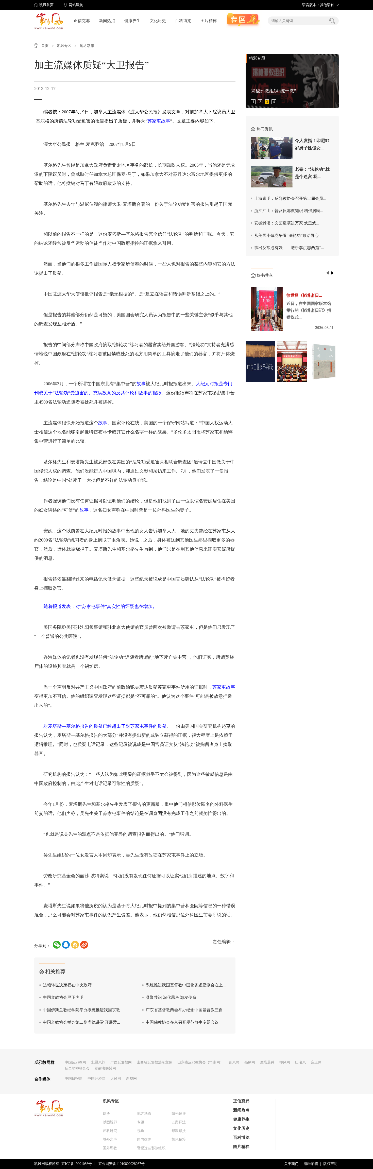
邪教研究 (110, 1131)
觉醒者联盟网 (105, 1068)
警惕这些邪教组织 (151, 1148)
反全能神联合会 (77, 1068)
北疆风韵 (98, 1062)
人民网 (115, 1078)
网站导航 (76, 5)
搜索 (332, 21)
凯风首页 (46, 5)
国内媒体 (144, 1139)
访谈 (106, 1113)
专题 (140, 1122)
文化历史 (158, 21)
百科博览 (183, 21)
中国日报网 (73, 1078)
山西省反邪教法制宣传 (154, 1062)
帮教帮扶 (179, 1131)
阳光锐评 (179, 1113)
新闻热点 (107, 21)
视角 (140, 1131)
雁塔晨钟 (267, 1062)
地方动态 (87, 46)
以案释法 (179, 1122)
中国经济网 (96, 1078)
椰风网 (284, 1062)
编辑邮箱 (311, 1164)
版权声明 (330, 1164)
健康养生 (132, 21)
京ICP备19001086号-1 (78, 1164)
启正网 (316, 1062)
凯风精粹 (179, 1139)
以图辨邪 (110, 1122)
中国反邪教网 (75, 1062)
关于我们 (291, 1164)
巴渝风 (300, 1062)
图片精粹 (208, 21)
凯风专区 (64, 46)
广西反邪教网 (121, 1062)
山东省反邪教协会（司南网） (200, 1062)
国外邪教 (110, 1148)
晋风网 (234, 1062)
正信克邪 (82, 21)
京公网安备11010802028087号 (121, 1164)
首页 (44, 46)
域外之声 (110, 1139)
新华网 (131, 1078)
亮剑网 (249, 1062)
